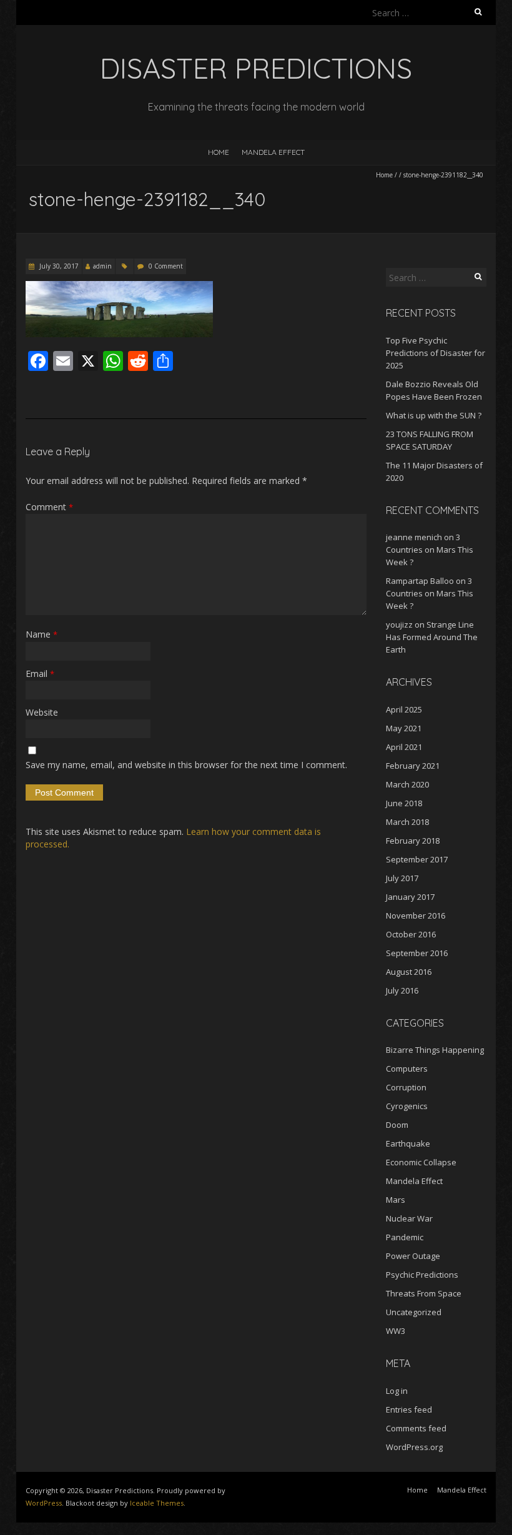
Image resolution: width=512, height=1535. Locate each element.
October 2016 (411, 934)
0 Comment (166, 266)
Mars (395, 1199)
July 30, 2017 (58, 266)
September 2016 (417, 953)
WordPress (44, 1503)
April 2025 (404, 709)
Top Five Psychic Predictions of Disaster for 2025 (435, 353)
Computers (407, 1068)
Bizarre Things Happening (435, 1049)
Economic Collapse (421, 1162)
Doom (397, 1124)
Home (218, 152)
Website (42, 712)
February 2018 (413, 840)
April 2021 (404, 747)
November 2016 (415, 915)
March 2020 (407, 784)
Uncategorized (413, 1312)
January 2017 (410, 896)
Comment (49, 507)
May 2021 (403, 728)
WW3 (395, 1330)
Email (40, 673)
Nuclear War (409, 1218)
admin (102, 266)
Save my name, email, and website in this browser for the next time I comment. (186, 765)
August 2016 (408, 971)
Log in (397, 1390)
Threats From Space (423, 1293)
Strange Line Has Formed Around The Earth (432, 637)
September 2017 (417, 859)
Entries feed (409, 1409)
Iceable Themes (157, 1503)
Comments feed (416, 1428)
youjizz (399, 624)
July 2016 (402, 990)
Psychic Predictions (422, 1274)
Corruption (406, 1087)
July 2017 (402, 878)
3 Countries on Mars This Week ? (429, 549)
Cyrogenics (407, 1106)
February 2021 (413, 765)
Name (41, 634)
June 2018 (404, 803)
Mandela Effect (273, 152)
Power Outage (413, 1255)
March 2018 (407, 821)
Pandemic (404, 1237)
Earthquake (408, 1143)
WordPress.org (414, 1447)
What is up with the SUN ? (433, 415)
